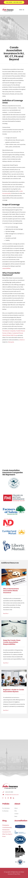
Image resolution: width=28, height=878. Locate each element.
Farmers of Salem (7, 333)
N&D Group (14, 335)
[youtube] (10, 798)
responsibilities (6, 268)
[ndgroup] (8, 518)
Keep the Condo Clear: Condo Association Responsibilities (12, 642)
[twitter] (5, 798)
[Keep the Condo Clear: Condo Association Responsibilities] (14, 628)
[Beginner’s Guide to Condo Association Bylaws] (14, 678)
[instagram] (8, 798)
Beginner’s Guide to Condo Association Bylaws (13, 691)
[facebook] (2, 798)
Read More (5, 613)
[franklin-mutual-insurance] (14, 494)
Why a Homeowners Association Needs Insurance (11, 591)
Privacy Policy (16, 874)
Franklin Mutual (20, 330)
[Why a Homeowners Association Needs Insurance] (14, 577)
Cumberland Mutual (17, 333)
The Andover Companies (9, 330)
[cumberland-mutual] (14, 530)
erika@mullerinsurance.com (12, 794)
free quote (11, 342)
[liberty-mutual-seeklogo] (8, 8)
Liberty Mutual (6, 335)
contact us (22, 339)
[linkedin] (13, 798)
